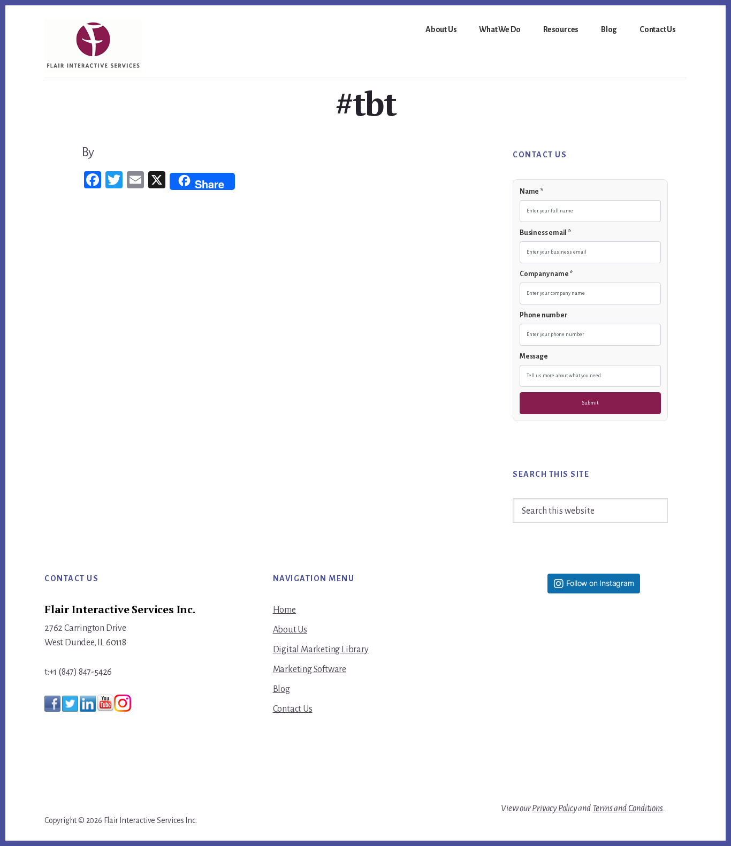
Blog (281, 689)
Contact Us (293, 709)
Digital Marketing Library (321, 649)
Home (284, 610)
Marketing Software (309, 669)
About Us (290, 630)
